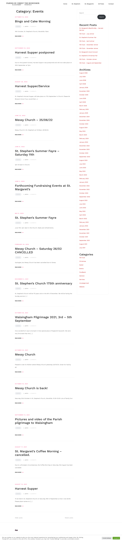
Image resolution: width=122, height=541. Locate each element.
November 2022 (84, 189)
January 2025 (83, 113)
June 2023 (82, 167)
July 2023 (82, 164)
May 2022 (82, 211)
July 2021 (82, 247)
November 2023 (84, 149)
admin (26, 26)
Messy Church (25, 354)
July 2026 (82, 76)
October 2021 (83, 237)
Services (82, 279)
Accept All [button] (116, 538)
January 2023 (83, 182)
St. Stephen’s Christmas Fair (88, 55)
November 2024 (84, 120)
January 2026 (83, 87)
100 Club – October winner (88, 59)
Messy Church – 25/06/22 (34, 120)
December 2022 (84, 186)
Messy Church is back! (31, 388)
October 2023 (83, 153)
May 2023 (82, 171)
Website (81, 287)
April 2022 (82, 215)
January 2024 (83, 142)
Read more (19, 36)
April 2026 (82, 84)
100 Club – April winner (86, 41)
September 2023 (84, 156)
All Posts (101, 4)
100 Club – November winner (88, 48)
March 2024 (83, 135)
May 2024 (82, 131)
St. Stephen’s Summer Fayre (35, 217)
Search (81, 13)
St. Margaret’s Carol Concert (88, 52)
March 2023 (83, 175)
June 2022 (82, 207)
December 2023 (84, 146)
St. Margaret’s (89, 4)
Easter (81, 265)
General (81, 276)
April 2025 (82, 102)
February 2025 (84, 109)
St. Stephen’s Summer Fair (87, 37)
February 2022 (84, 222)
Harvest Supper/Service (32, 86)
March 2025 (83, 105)
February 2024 (84, 138)
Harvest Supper (26, 488)
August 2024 (83, 127)
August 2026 (83, 73)
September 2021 (84, 240)
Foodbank (82, 272)
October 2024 (83, 124)
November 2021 (84, 233)
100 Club (82, 257)
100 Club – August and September (90, 63)
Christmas (82, 261)
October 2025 (83, 95)
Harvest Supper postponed (35, 52)
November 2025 (84, 91)
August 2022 (83, 200)
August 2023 (83, 160)
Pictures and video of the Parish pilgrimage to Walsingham (38, 421)
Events (18, 26)
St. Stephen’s (76, 4)
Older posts (18, 518)
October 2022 (83, 193)
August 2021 (83, 244)
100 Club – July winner (86, 34)
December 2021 (84, 229)
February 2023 (84, 178)
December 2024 (84, 116)
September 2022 (84, 197)
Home (65, 4)
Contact (111, 4)
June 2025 (82, 98)
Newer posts (69, 518)
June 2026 (82, 80)
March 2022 (83, 218)
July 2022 (82, 204)
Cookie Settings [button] (107, 538)
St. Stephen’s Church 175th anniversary (43, 283)
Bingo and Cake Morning (32, 21)
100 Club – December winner (88, 45)
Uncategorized (84, 283)
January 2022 (83, 226)
